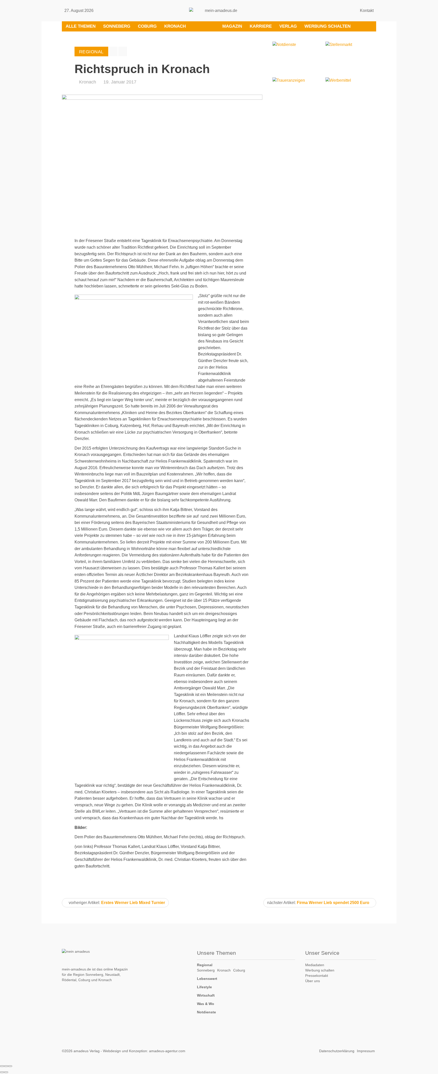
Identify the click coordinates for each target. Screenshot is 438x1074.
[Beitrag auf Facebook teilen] (113, 51)
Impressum (366, 1051)
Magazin (232, 26)
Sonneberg (116, 26)
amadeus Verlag (87, 1051)
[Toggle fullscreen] (6, 1066)
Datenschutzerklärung (336, 1051)
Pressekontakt (316, 976)
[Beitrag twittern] (122, 51)
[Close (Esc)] (2, 1066)
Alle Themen (81, 26)
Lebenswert (207, 979)
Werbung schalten (327, 26)
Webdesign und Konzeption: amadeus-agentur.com (144, 1051)
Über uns (312, 981)
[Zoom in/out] (10, 1066)
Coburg (147, 26)
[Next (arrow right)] (6, 1072)
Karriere (261, 26)
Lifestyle (204, 987)
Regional (204, 965)
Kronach (175, 26)
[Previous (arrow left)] (2, 1072)
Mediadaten (314, 965)
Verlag (288, 26)
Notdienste (206, 1012)
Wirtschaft (206, 995)
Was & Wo (205, 1004)
